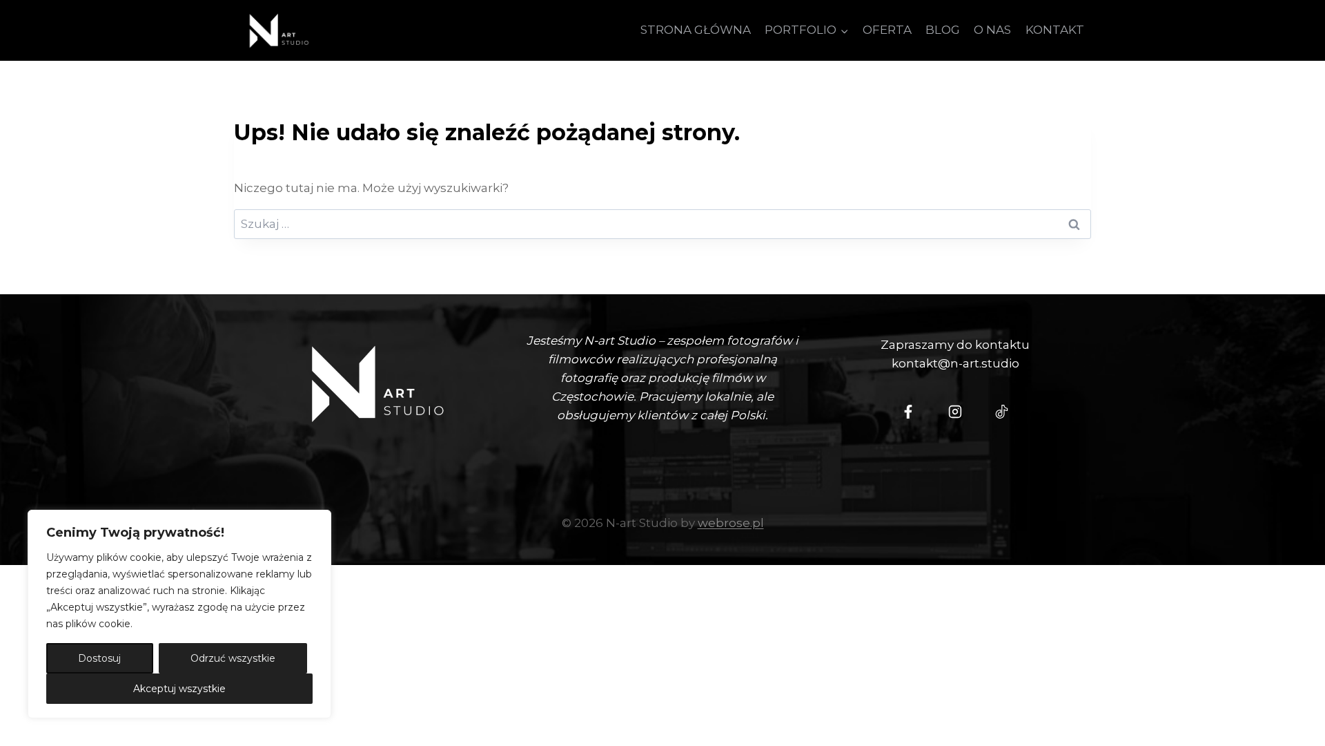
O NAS (992, 30)
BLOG (942, 30)
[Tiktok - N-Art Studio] (1002, 412)
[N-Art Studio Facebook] (908, 412)
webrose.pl (731, 523)
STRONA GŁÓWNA (695, 30)
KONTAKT (1054, 30)
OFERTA (887, 30)
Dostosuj (99, 658)
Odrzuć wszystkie (232, 658)
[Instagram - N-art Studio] (955, 412)
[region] (179, 614)
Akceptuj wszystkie (179, 688)
